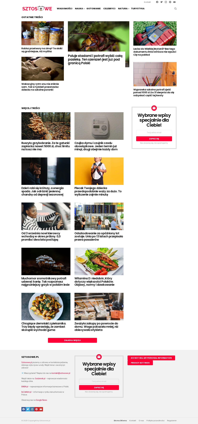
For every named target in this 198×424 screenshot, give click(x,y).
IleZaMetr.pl (26, 392)
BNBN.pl (24, 387)
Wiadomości (64, 8)
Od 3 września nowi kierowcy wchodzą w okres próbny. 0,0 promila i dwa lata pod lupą (41, 236)
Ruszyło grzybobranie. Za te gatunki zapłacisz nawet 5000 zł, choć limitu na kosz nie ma (45, 146)
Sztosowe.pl (26, 362)
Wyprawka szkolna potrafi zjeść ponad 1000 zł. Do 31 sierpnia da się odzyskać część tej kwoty (153, 92)
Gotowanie (93, 8)
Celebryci (109, 8)
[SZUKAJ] (175, 8)
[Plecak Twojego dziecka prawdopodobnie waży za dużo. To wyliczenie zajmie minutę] (99, 171)
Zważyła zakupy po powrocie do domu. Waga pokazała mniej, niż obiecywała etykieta (96, 326)
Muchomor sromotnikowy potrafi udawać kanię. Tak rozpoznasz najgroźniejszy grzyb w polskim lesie (45, 281)
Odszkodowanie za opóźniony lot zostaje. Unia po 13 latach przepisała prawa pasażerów (98, 236)
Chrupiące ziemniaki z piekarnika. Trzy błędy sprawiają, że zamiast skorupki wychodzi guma (43, 326)
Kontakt (147, 2)
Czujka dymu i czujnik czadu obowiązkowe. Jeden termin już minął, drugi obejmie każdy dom (95, 146)
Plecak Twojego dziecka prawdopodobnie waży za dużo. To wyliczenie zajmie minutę (98, 191)
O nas (141, 421)
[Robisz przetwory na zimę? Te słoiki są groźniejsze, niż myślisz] (42, 33)
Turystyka (138, 8)
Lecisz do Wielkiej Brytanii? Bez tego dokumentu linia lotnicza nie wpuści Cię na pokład (154, 51)
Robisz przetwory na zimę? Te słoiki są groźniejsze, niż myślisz (41, 50)
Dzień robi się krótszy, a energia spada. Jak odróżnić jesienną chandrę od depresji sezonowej (42, 191)
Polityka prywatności (155, 421)
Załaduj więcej (72, 340)
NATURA (123, 8)
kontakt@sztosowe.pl (61, 373)
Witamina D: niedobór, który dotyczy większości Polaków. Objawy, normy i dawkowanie (94, 281)
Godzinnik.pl (40, 378)
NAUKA (79, 8)
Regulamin (172, 421)
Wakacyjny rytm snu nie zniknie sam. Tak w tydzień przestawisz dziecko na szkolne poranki (40, 86)
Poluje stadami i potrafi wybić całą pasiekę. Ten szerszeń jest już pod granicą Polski (95, 59)
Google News (41, 400)
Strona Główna (120, 421)
